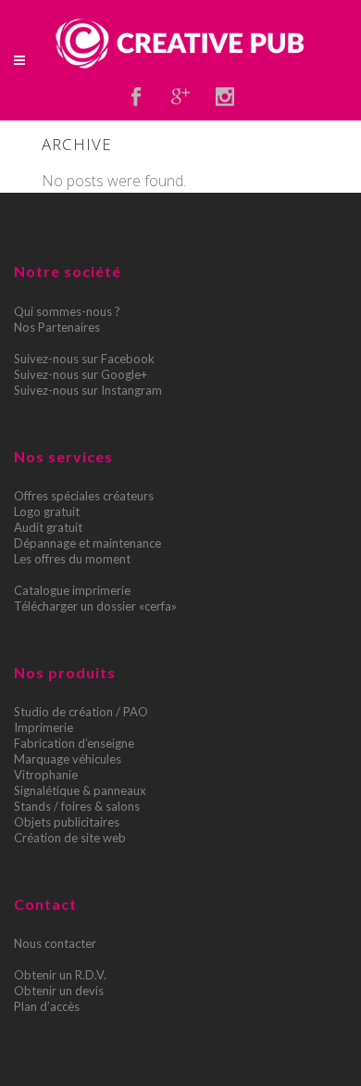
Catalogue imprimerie (72, 590)
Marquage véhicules (67, 758)
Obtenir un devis (59, 990)
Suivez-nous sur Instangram (88, 390)
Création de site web (70, 837)
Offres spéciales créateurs (84, 495)
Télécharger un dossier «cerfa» (95, 606)
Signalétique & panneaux (80, 790)
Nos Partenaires (57, 327)
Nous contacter (55, 943)
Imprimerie (43, 727)
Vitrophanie (46, 774)
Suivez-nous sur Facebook (84, 358)
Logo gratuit (47, 511)
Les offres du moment (72, 558)
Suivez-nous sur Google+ (80, 374)
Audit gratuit (48, 527)
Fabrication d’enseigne (74, 743)
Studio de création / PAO (81, 711)
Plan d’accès (47, 1006)
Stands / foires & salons (77, 806)
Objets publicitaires (66, 821)
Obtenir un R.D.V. (60, 974)
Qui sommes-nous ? (67, 311)
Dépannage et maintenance (87, 543)
